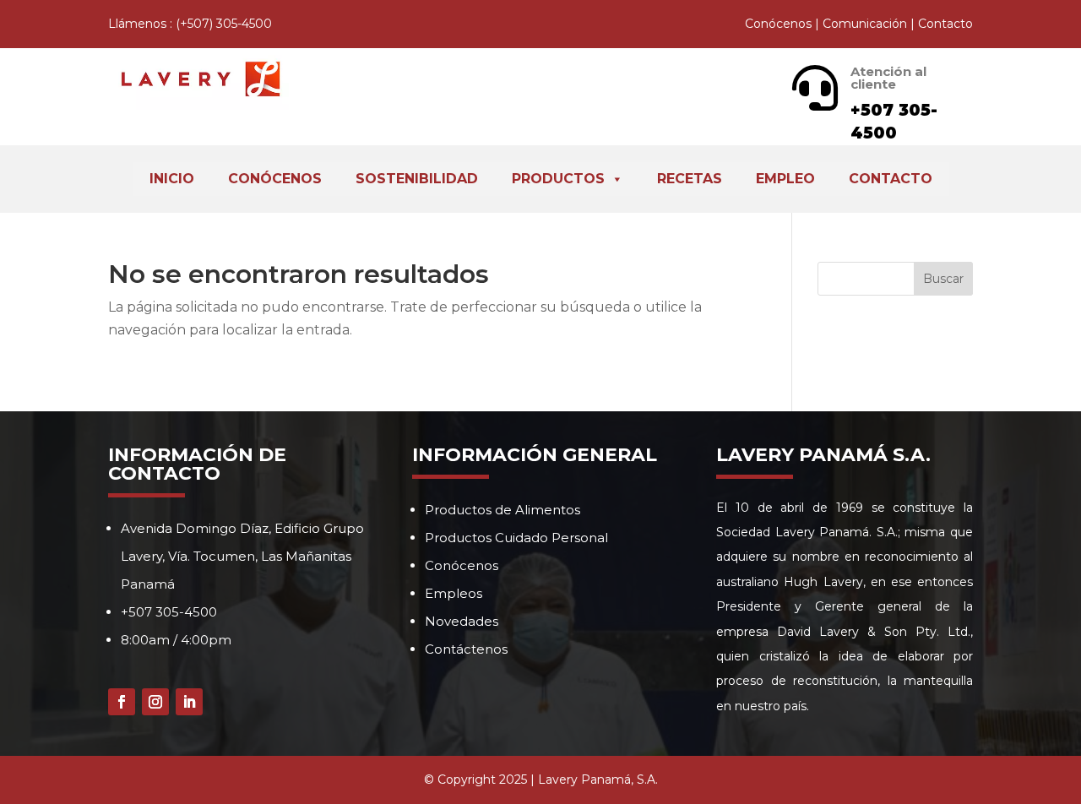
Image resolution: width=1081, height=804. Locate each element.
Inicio (171, 179)
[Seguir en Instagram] (155, 701)
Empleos (453, 593)
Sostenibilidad (417, 179)
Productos (558, 179)
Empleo (785, 179)
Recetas (689, 179)
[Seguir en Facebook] (121, 701)
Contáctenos (466, 649)
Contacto (945, 23)
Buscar (943, 278)
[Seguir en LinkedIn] (189, 701)
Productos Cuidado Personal (516, 538)
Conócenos (778, 23)
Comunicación (865, 23)
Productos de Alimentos (502, 510)
